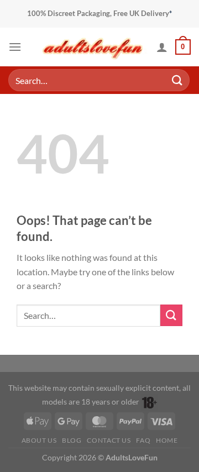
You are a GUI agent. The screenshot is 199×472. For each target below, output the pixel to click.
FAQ (143, 440)
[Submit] (177, 80)
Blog (71, 440)
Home (166, 440)
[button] (15, 46)
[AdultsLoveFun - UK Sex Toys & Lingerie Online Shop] (93, 47)
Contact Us (108, 440)
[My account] (161, 47)
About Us (39, 440)
